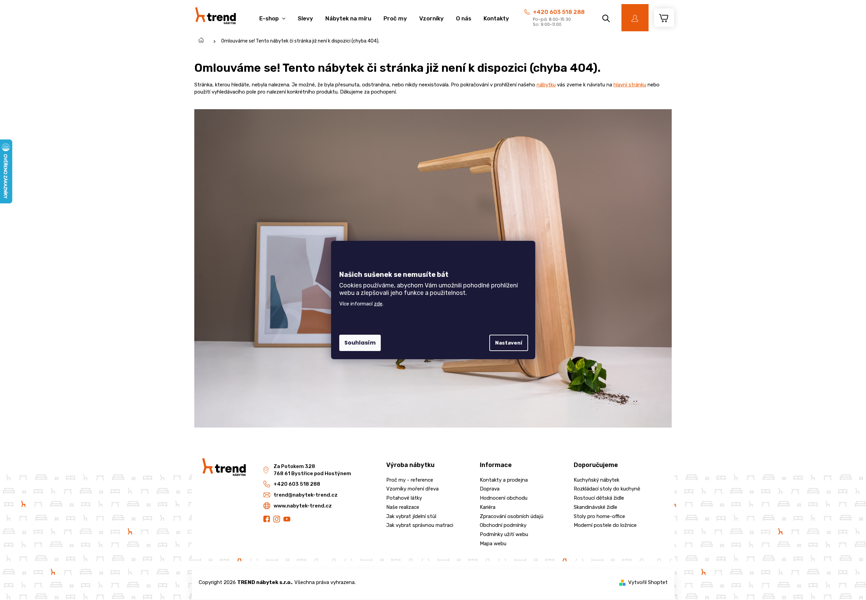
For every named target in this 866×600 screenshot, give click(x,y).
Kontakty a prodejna (504, 480)
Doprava (490, 489)
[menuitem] (272, 15)
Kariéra (487, 507)
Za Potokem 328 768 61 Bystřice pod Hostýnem (312, 470)
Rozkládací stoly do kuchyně (607, 489)
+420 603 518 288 (559, 12)
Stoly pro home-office (599, 516)
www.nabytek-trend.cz (303, 506)
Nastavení (508, 343)
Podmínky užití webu (504, 534)
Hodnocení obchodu (503, 498)
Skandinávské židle (595, 507)
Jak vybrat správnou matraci (419, 525)
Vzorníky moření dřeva (412, 489)
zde (378, 304)
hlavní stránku (630, 85)
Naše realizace (402, 507)
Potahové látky (404, 498)
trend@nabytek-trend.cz (306, 495)
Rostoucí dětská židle (599, 498)
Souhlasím (360, 343)
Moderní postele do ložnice (605, 525)
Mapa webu (493, 543)
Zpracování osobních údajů (511, 516)
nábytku (546, 85)
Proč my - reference (409, 480)
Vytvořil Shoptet (648, 582)
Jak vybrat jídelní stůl (411, 516)
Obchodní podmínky (503, 525)
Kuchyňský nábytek (596, 480)
